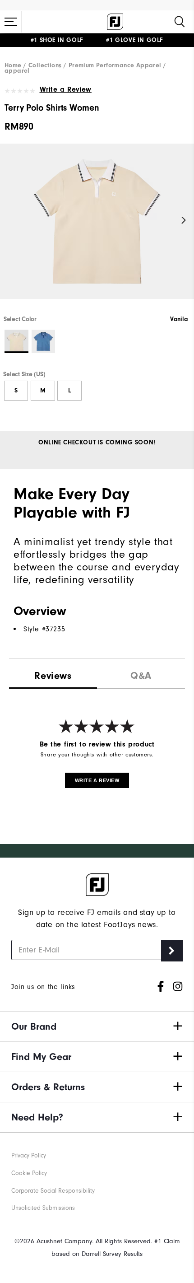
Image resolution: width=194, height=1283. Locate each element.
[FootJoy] (115, 21)
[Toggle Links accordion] (97, 1026)
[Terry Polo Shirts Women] (97, 229)
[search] (180, 21)
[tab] (53, 673)
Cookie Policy (29, 1173)
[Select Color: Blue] (43, 342)
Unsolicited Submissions (43, 1208)
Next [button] (184, 220)
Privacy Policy (28, 1155)
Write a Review (66, 89)
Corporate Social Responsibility (53, 1190)
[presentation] (141, 673)
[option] (97, 229)
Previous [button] (10, 220)
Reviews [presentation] (52, 675)
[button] (11, 22)
